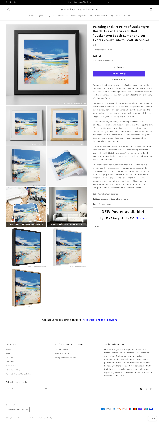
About (8, 353)
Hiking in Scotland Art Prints (65, 357)
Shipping (96, 60)
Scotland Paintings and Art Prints (21, 418)
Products (9, 357)
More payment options (119, 79)
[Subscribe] (46, 388)
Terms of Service (12, 366)
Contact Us (10, 362)
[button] (8, 9)
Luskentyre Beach (141, 91)
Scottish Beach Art (62, 353)
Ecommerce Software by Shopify (42, 418)
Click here (141, 218)
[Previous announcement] (50, 2)
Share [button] (97, 226)
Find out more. (119, 375)
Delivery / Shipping (13, 370)
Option (95, 45)
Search (8, 349)
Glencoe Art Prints (62, 349)
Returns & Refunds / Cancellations (18, 374)
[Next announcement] (108, 2)
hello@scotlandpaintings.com (100, 319)
